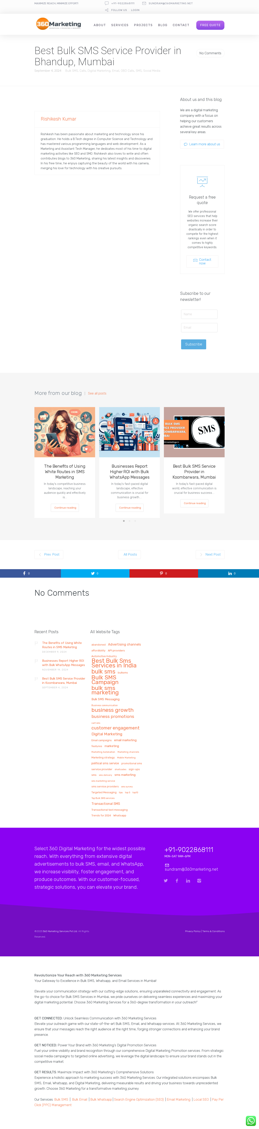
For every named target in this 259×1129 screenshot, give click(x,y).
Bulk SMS (71, 71)
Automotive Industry (104, 656)
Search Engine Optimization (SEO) (139, 1099)
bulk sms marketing (105, 690)
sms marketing (125, 775)
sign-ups (134, 769)
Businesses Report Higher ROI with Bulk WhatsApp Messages (130, 472)
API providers (116, 650)
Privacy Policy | (193, 931)
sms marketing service (103, 781)
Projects (143, 25)
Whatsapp (119, 815)
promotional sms (131, 763)
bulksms (123, 672)
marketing (112, 746)
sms (94, 774)
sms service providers (105, 786)
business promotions (112, 716)
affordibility (98, 650)
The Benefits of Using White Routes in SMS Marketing (64, 472)
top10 (135, 792)
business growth (112, 710)
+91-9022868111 (123, 3)
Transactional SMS (105, 804)
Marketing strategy (103, 757)
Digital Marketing (99, 71)
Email (115, 71)
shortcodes (120, 769)
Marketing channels (128, 752)
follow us (119, 10)
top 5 (127, 792)
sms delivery (105, 775)
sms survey (127, 787)
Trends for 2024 (101, 815)
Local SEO (201, 1099)
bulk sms (103, 672)
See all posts (97, 393)
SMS (139, 71)
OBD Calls (127, 71)
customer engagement (115, 728)
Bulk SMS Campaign (105, 680)
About (100, 25)
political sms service (105, 763)
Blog (163, 25)
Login (135, 10)
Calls (83, 71)
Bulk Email (79, 1099)
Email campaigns (101, 740)
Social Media (151, 71)
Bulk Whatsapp (101, 1099)
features (96, 746)
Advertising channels (124, 644)
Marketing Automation (103, 752)
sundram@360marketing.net (171, 3)
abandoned (98, 644)
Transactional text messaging (109, 809)
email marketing (125, 740)
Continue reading (65, 507)
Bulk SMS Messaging (105, 699)
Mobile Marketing (126, 758)
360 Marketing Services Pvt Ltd (60, 931)
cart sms (95, 723)
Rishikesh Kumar (58, 119)
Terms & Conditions (213, 931)
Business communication (104, 705)
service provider (101, 769)
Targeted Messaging (104, 792)
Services (120, 25)
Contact (181, 25)
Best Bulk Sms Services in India (114, 663)
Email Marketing (178, 1099)
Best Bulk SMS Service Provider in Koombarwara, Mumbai (194, 472)
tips (121, 792)
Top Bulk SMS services (103, 798)
